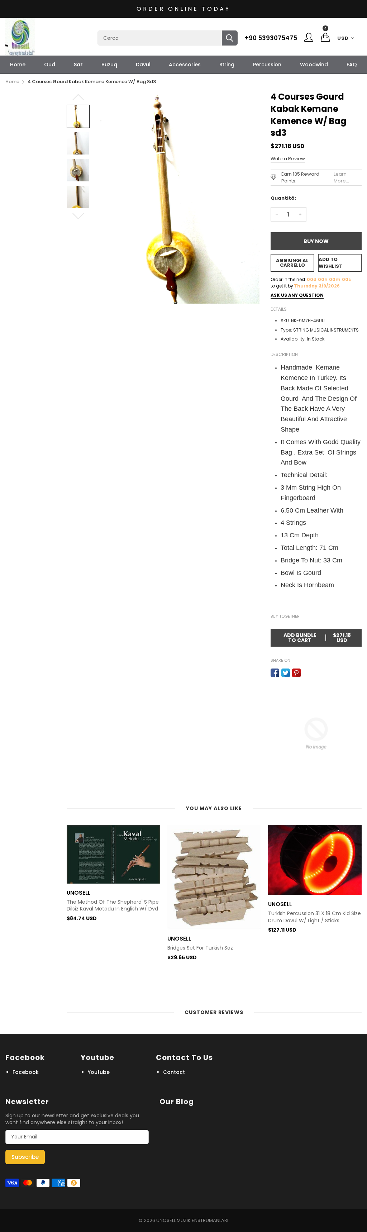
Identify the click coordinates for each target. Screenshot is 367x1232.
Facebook (26, 1072)
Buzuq (109, 64)
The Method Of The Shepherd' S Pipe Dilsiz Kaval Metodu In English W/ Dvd (113, 906)
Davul (143, 64)
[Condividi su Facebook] (275, 673)
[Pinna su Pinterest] (296, 673)
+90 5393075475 (271, 38)
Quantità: (283, 198)
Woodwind (314, 64)
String (226, 64)
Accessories (185, 64)
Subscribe (25, 1157)
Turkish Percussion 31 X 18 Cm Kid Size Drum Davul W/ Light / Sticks (314, 917)
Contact (174, 1072)
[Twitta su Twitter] (285, 673)
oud (49, 64)
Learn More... (341, 177)
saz (78, 64)
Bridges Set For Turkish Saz (200, 948)
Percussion (267, 64)
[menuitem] (17, 64)
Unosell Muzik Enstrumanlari (192, 1220)
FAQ (352, 64)
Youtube (99, 1072)
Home (17, 64)
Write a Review (288, 158)
